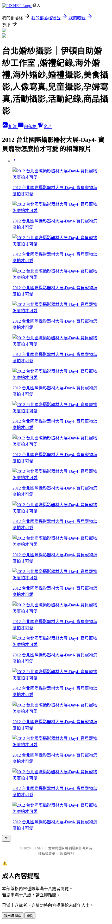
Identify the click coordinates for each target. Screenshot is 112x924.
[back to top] (6, 838)
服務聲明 (67, 853)
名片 (48, 126)
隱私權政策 (46, 853)
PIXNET (37, 848)
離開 (30, 916)
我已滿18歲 (12, 916)
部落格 (31, 126)
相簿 (13, 126)
